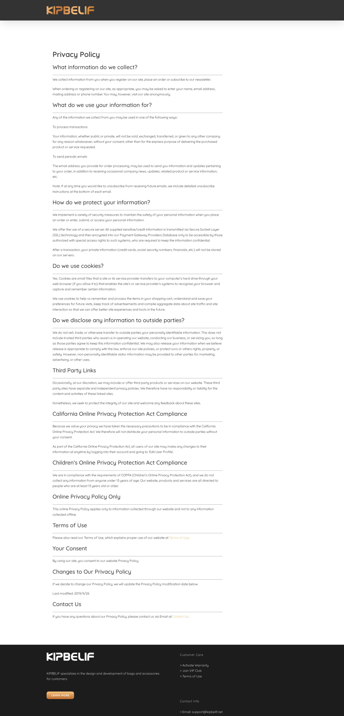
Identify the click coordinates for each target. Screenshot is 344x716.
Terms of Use (179, 538)
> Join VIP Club (191, 671)
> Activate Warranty (194, 665)
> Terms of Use (191, 676)
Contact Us (180, 616)
